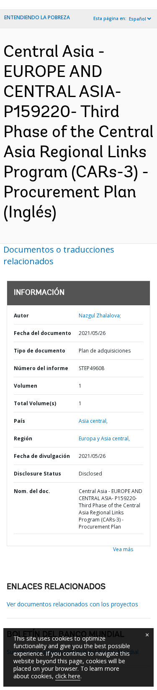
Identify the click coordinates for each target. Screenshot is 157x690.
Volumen (25, 385)
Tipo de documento (39, 350)
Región (23, 438)
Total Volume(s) (35, 403)
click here (67, 676)
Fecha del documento (42, 333)
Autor (21, 315)
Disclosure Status (37, 473)
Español (137, 19)
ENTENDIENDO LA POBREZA (37, 17)
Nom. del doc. (32, 491)
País (19, 420)
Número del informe (41, 368)
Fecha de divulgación (42, 456)
